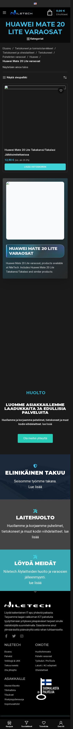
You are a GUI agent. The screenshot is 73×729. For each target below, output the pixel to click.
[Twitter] (14, 636)
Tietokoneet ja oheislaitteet (18, 52)
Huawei (34, 57)
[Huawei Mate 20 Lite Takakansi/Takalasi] (35, 116)
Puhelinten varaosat (14, 57)
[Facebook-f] (6, 636)
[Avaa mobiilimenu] (4, 12)
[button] (35, 167)
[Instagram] (22, 636)
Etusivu (7, 48)
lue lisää (47, 424)
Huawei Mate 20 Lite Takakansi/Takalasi (30, 149)
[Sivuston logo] (21, 12)
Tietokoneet (45, 52)
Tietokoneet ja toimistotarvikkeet (34, 48)
